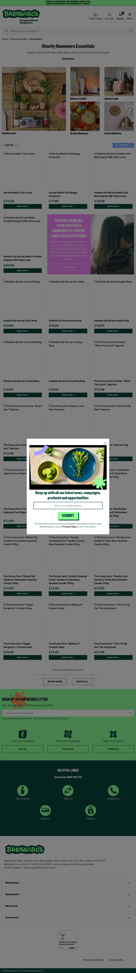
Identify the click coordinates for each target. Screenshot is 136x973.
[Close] (105, 443)
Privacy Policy (69, 526)
